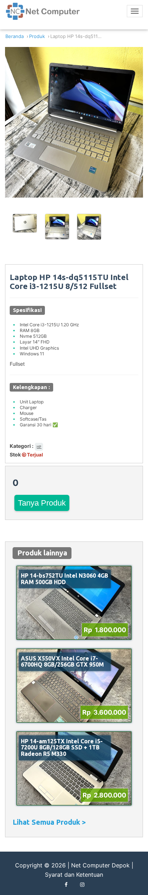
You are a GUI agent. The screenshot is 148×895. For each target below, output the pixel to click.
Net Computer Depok (100, 865)
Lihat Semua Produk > (49, 822)
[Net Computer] (43, 14)
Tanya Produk (42, 502)
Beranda (14, 36)
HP (39, 447)
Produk (37, 36)
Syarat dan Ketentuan (74, 874)
